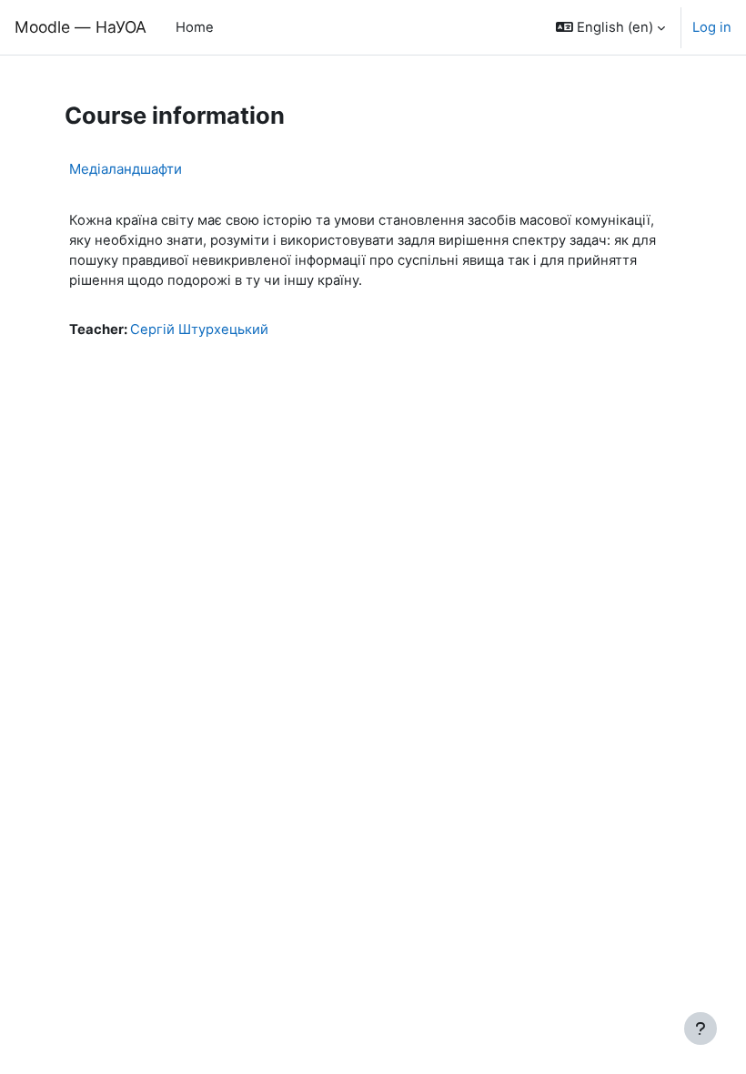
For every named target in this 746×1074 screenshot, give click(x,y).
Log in (711, 27)
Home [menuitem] (195, 27)
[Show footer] (700, 1028)
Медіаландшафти (125, 168)
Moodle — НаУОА (80, 26)
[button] (610, 27)
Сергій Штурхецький (199, 329)
